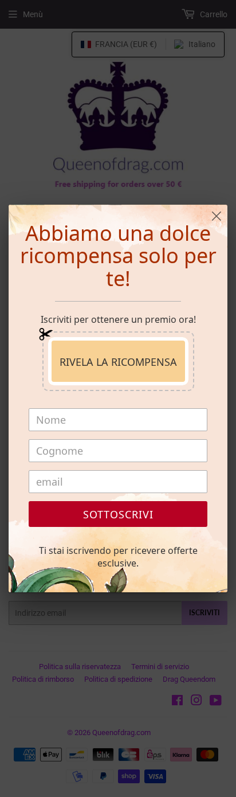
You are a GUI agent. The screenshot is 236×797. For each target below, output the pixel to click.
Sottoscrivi (118, 514)
